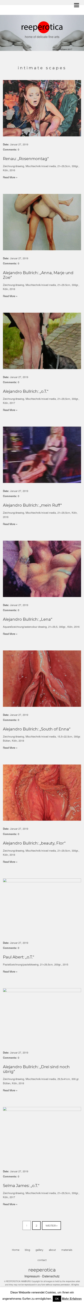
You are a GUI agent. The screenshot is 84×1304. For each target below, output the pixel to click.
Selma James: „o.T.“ (21, 1185)
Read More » (10, 177)
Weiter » (51, 1225)
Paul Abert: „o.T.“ (18, 957)
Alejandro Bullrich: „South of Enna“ (37, 729)
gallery (39, 1249)
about (52, 1249)
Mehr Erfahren (72, 1298)
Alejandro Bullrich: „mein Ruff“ (32, 505)
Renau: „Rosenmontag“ (26, 158)
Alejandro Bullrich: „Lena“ (27, 619)
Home (15, 1249)
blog (27, 1249)
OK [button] (57, 1298)
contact (42, 1260)
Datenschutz (51, 1276)
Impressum (32, 1276)
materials (66, 1249)
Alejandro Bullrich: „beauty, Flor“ (34, 843)
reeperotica (42, 1270)
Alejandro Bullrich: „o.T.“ (25, 391)
